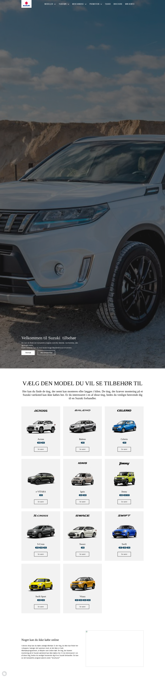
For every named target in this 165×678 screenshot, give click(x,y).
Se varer (41, 449)
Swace (82, 544)
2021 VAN (126, 495)
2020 (39, 442)
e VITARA (41, 491)
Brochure (118, 4)
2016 (81, 495)
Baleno (82, 439)
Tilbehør (28, 353)
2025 (41, 495)
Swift (124, 544)
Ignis (82, 491)
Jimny (124, 491)
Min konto (129, 4)
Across (41, 439)
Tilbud (108, 4)
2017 (120, 547)
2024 (128, 547)
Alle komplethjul (46, 353)
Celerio (124, 439)
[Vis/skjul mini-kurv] (138, 4)
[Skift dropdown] (55, 4)
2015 (83, 442)
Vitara (82, 596)
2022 (45, 547)
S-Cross (40, 544)
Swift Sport (41, 596)
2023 (43, 442)
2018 (121, 495)
